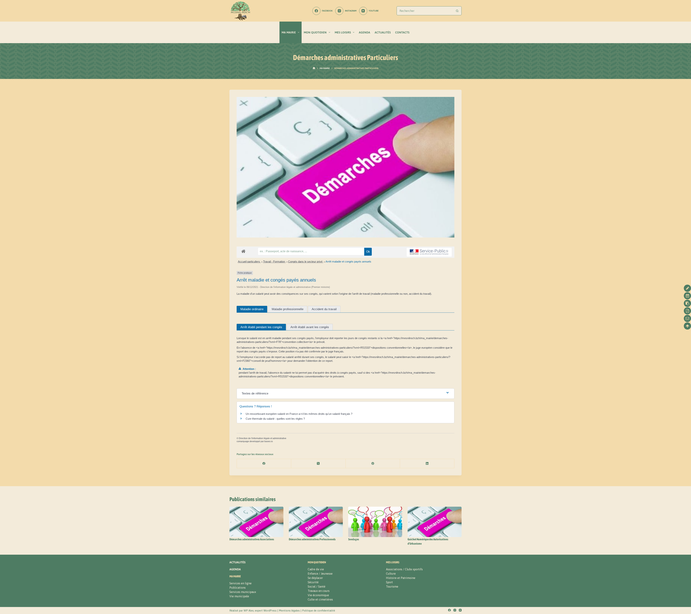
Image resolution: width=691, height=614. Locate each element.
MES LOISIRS (343, 32)
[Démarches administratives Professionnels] (316, 522)
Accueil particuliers (249, 261)
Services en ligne (240, 583)
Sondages (353, 539)
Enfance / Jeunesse (320, 573)
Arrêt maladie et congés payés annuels (348, 261)
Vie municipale (239, 596)
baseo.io (268, 441)
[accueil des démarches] (243, 251)
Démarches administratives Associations (251, 539)
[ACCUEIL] (314, 68)
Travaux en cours (318, 590)
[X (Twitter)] (318, 463)
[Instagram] (454, 610)
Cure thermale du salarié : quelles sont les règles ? (275, 418)
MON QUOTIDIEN (315, 32)
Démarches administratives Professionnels (312, 539)
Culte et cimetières (320, 599)
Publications (237, 587)
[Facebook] (264, 463)
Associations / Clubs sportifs (404, 569)
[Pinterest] (373, 463)
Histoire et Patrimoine (400, 577)
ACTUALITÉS (383, 32)
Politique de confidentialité (318, 610)
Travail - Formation (274, 261)
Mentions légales (289, 610)
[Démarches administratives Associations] (256, 522)
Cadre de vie (316, 569)
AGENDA (364, 32)
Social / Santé (316, 586)
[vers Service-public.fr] (429, 252)
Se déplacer (315, 577)
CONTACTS (402, 32)
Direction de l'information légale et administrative (262, 438)
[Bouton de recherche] (457, 10)
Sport (389, 582)
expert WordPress (266, 610)
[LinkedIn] (427, 463)
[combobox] (425, 10)
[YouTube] (460, 610)
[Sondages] (375, 522)
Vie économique (318, 595)
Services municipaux (242, 592)
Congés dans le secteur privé (305, 261)
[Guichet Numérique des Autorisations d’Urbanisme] (435, 522)
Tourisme (392, 586)
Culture (391, 573)
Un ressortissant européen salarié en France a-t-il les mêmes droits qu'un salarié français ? (299, 413)
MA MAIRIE (289, 32)
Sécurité (313, 582)
